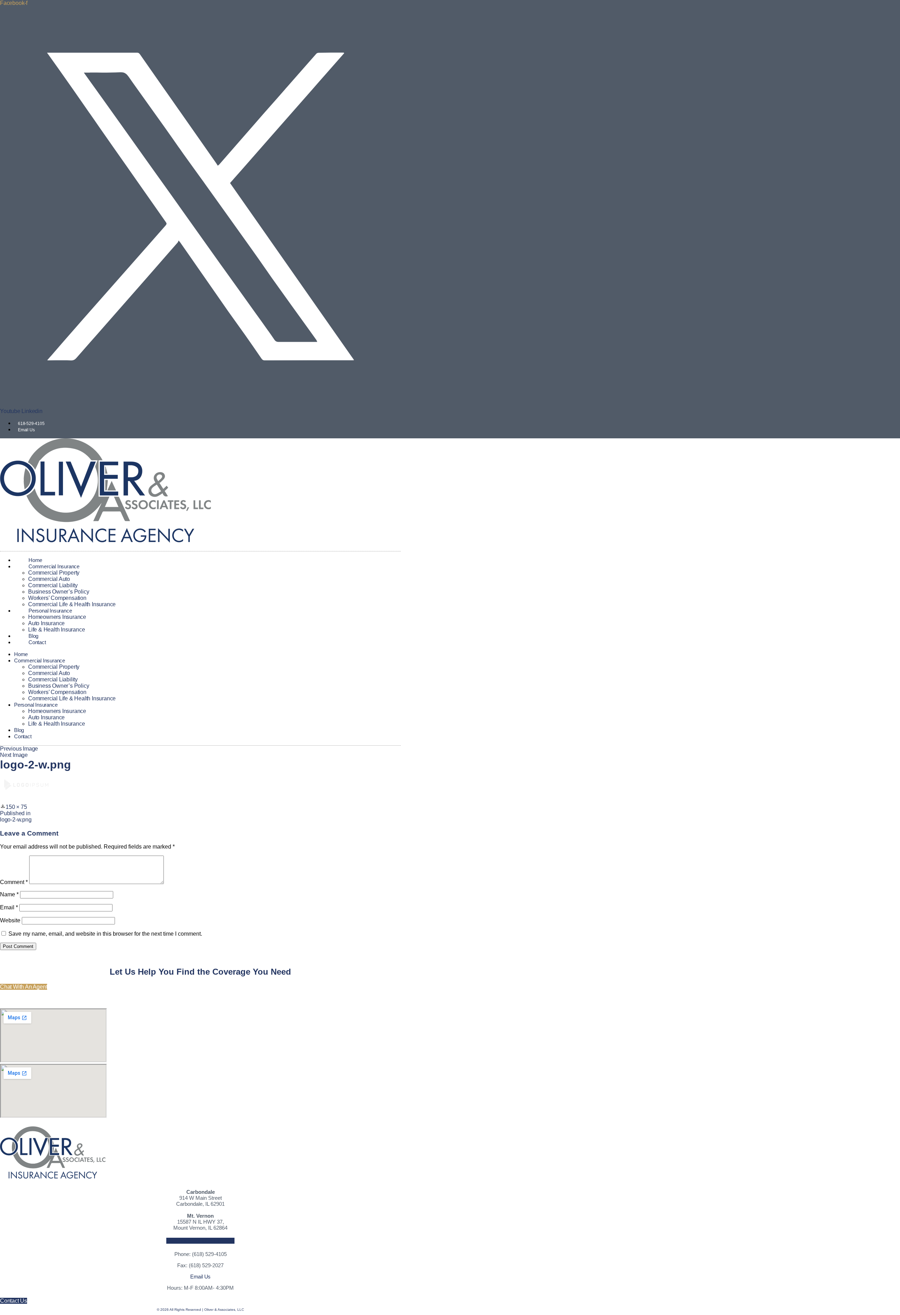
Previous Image (19, 749)
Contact (37, 642)
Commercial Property (53, 573)
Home (21, 654)
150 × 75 (16, 807)
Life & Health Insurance (56, 630)
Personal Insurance (50, 611)
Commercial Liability (53, 585)
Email (9, 907)
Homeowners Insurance (57, 617)
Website (10, 920)
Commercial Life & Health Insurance (72, 698)
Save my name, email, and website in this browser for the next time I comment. (105, 934)
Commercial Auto (49, 579)
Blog (19, 730)
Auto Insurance (46, 623)
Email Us (200, 1277)
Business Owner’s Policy (58, 592)
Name (9, 894)
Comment (14, 882)
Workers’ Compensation (57, 598)
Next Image (14, 755)
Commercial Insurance (53, 566)
